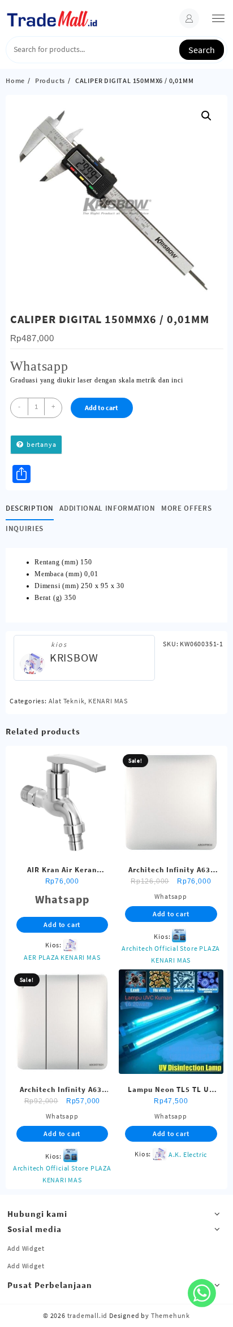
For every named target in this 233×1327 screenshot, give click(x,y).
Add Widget (26, 1248)
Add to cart (101, 407)
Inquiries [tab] (25, 528)
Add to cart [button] (62, 924)
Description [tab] (30, 508)
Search (201, 49)
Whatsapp (39, 366)
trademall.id (87, 1315)
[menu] (218, 18)
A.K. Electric (188, 1154)
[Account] (189, 18)
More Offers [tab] (186, 508)
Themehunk (170, 1315)
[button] (206, 116)
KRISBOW (74, 657)
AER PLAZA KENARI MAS (62, 957)
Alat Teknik (67, 701)
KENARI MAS (108, 701)
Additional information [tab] (107, 508)
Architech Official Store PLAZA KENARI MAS (171, 954)
